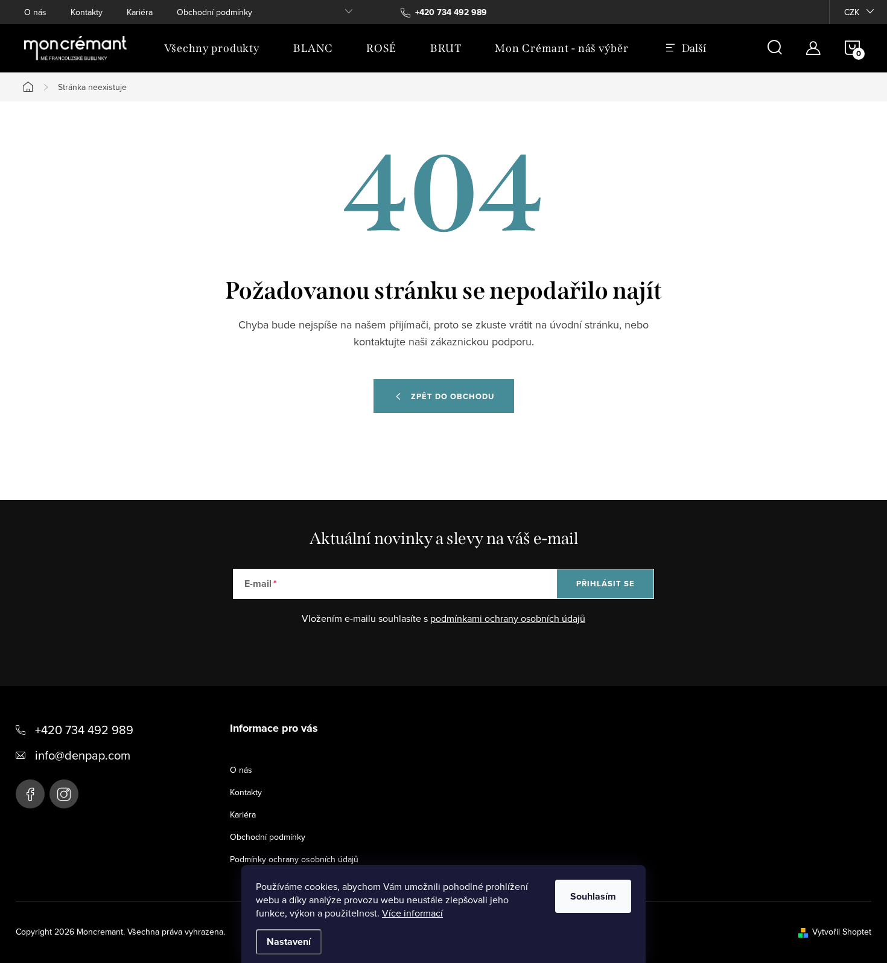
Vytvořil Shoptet (841, 932)
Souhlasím (593, 896)
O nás (35, 12)
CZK (851, 12)
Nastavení (289, 942)
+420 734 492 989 (84, 729)
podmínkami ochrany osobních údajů (507, 618)
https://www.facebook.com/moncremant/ (30, 793)
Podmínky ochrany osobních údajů (294, 859)
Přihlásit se (605, 583)
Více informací (412, 913)
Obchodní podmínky (214, 12)
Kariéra (140, 12)
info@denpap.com (82, 755)
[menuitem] (211, 48)
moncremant (63, 793)
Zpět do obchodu (452, 396)
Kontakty (87, 12)
